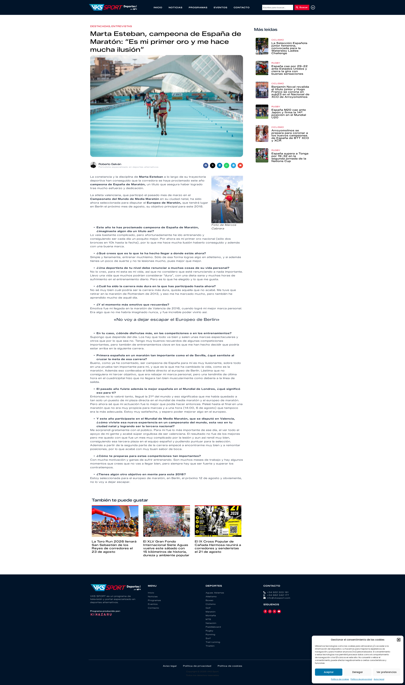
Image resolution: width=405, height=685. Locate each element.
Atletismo (211, 596)
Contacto (242, 7)
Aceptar (329, 672)
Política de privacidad (361, 679)
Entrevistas (121, 26)
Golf (208, 608)
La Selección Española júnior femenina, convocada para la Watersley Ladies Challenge (289, 48)
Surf (208, 638)
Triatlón (210, 646)
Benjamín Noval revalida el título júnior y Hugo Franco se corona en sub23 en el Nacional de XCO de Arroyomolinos (290, 91)
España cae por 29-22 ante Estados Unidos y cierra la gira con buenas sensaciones (289, 70)
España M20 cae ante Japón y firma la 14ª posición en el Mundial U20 (288, 113)
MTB (208, 619)
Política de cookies (340, 679)
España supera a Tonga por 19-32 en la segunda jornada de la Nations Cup (289, 157)
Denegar (357, 672)
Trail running (213, 642)
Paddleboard (213, 627)
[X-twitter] (274, 611)
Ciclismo (277, 40)
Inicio (158, 7)
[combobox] (277, 7)
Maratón (210, 611)
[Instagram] (270, 611)
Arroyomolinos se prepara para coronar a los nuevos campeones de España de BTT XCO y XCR (290, 135)
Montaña (211, 615)
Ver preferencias (387, 672)
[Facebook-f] (265, 611)
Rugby (275, 63)
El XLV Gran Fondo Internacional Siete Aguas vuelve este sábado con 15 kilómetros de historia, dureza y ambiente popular (166, 548)
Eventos (220, 7)
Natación (211, 623)
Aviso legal (379, 679)
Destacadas (100, 26)
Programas (198, 7)
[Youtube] (279, 611)
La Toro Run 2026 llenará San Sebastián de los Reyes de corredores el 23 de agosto (114, 547)
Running (210, 634)
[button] (398, 639)
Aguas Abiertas (215, 593)
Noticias (175, 7)
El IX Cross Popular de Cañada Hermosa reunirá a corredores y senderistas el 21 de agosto (218, 547)
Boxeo (209, 600)
